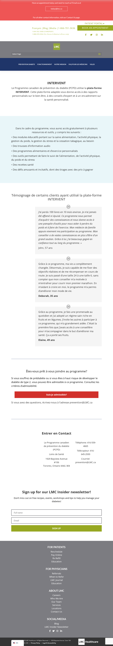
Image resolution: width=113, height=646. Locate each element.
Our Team (56, 601)
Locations (56, 608)
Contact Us (56, 611)
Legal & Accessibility (49, 643)
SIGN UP (56, 528)
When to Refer (56, 576)
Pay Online (56, 554)
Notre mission (60, 64)
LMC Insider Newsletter (56, 626)
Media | (54, 28)
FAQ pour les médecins (78, 64)
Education (56, 561)
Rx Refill (56, 558)
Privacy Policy (35, 643)
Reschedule (56, 551)
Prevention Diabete (26, 64)
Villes (92, 64)
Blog (56, 623)
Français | (37, 28)
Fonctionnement (44, 64)
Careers (56, 595)
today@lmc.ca (56, 9)
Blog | (46, 28)
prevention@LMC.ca (85, 462)
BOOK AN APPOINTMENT (95, 27)
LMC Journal (56, 580)
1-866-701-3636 (66, 28)
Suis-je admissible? (56, 394)
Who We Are (56, 598)
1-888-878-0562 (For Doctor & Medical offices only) (50, 34)
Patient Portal (95, 23)
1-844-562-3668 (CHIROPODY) (43, 31)
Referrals (56, 573)
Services (56, 605)
